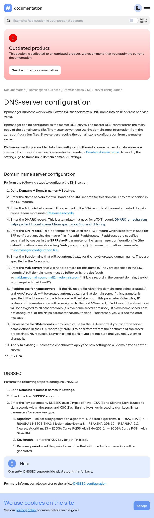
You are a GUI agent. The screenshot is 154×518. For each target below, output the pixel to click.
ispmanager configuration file (36, 250)
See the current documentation (35, 70)
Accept (142, 506)
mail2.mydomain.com (63, 277)
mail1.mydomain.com (30, 277)
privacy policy (26, 510)
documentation (28, 8)
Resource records (60, 213)
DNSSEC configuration (89, 483)
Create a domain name (102, 152)
